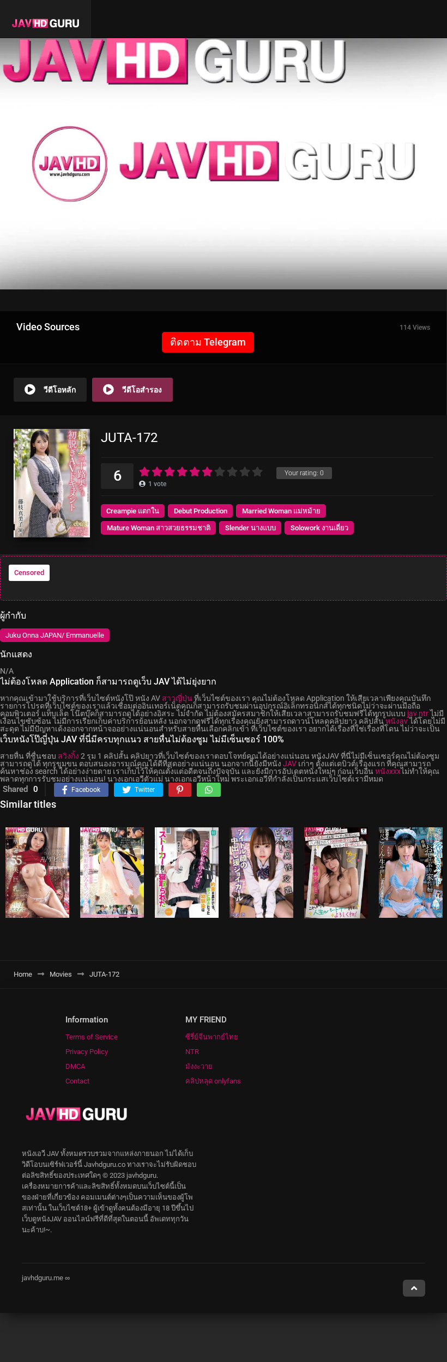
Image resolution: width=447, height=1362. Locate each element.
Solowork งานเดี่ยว (319, 528)
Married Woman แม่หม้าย (281, 511)
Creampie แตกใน (132, 511)
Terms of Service (91, 1037)
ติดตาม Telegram (208, 342)
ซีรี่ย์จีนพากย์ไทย (211, 1037)
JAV (290, 763)
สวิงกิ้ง (68, 756)
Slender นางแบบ (250, 528)
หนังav (396, 721)
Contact (77, 1081)
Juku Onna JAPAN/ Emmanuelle (54, 635)
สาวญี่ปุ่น (177, 698)
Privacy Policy (86, 1052)
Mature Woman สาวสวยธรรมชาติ (158, 528)
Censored (29, 572)
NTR (192, 1052)
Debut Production (200, 511)
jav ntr (417, 713)
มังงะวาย (199, 1066)
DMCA (75, 1066)
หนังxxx (388, 771)
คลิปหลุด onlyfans (213, 1081)
